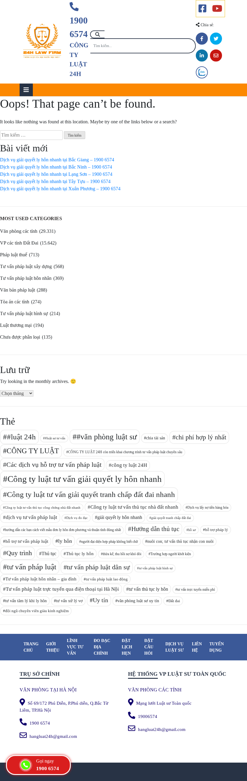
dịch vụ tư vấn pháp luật (31, 517)
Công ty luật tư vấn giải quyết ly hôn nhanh (85, 479)
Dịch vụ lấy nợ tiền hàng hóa (207, 507)
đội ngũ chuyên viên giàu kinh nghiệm (37, 611)
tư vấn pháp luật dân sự (98, 567)
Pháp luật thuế (13, 254)
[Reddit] (202, 72)
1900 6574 (79, 27)
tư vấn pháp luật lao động (107, 579)
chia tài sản (155, 437)
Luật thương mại (16, 325)
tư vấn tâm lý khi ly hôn (26, 600)
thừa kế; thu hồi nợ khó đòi (122, 554)
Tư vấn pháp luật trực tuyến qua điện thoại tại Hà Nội (62, 589)
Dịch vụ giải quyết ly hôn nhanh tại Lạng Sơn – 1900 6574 (56, 174)
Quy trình (19, 553)
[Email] (216, 55)
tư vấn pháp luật (31, 567)
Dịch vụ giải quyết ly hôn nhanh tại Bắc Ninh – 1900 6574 (56, 166)
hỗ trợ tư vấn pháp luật (26, 541)
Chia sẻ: (206, 25)
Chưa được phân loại (20, 337)
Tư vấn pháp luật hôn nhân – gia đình (41, 579)
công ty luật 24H (129, 465)
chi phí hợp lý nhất (201, 437)
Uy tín (100, 600)
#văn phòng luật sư (107, 436)
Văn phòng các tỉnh (18, 231)
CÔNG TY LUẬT (33, 451)
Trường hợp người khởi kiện (170, 554)
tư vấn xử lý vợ (69, 601)
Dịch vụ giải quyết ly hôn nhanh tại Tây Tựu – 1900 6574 (55, 181)
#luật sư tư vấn (55, 438)
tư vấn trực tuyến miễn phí (196, 589)
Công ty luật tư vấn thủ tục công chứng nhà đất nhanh (42, 507)
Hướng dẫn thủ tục (155, 529)
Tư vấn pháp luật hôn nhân (26, 278)
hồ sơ (192, 530)
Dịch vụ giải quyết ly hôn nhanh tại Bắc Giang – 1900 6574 (57, 159)
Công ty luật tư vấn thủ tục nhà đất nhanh (134, 507)
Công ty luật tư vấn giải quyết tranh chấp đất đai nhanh (91, 494)
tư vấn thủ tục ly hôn (148, 589)
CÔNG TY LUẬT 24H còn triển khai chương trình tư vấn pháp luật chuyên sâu (125, 452)
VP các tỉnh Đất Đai (19, 242)
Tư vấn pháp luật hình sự (24, 313)
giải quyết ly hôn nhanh (119, 517)
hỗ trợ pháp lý (216, 529)
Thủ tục (49, 553)
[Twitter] (216, 39)
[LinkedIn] (202, 55)
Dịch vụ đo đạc (77, 518)
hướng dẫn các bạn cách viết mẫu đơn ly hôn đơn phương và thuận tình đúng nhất (63, 530)
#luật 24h (21, 437)
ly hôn (65, 541)
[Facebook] (202, 39)
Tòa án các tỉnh (14, 301)
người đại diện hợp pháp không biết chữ (109, 541)
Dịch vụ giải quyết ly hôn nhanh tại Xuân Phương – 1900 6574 (60, 188)
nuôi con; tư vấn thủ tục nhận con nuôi (180, 541)
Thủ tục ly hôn (80, 553)
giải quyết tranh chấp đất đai (171, 518)
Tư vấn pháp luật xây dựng (26, 266)
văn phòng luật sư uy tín (138, 600)
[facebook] (202, 9)
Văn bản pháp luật (17, 289)
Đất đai (174, 601)
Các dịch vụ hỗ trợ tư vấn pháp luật (54, 464)
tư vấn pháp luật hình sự (156, 568)
